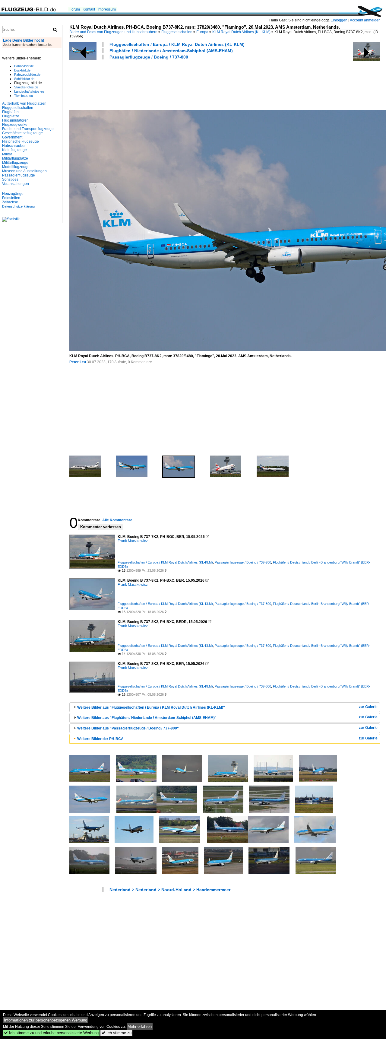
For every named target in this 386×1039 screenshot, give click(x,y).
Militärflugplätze (15, 158)
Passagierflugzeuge (18, 175)
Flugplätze (10, 116)
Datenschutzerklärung (18, 206)
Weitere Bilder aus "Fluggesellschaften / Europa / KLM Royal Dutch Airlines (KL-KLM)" (151, 707)
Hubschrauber (14, 146)
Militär (7, 154)
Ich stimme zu (116, 1033)
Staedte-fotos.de (26, 87)
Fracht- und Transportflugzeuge (28, 129)
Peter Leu (77, 362)
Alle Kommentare (117, 520)
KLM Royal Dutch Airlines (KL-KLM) (241, 32)
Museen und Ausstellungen (24, 171)
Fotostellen (11, 198)
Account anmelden (365, 20)
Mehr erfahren (140, 1026)
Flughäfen (10, 112)
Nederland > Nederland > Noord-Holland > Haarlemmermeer (169, 889)
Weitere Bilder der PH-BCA (100, 739)
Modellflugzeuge (16, 167)
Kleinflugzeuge (14, 150)
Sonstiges (10, 179)
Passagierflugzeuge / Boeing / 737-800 (148, 57)
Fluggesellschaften (176, 32)
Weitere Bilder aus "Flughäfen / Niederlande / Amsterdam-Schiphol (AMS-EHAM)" (147, 718)
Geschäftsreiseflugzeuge (22, 133)
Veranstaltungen (15, 184)
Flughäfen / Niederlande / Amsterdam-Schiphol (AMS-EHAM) (171, 50)
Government (12, 137)
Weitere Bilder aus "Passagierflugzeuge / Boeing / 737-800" (128, 728)
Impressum (107, 9)
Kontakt (89, 9)
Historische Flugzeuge (20, 141)
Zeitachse (10, 202)
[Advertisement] (179, 83)
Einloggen (339, 20)
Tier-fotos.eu (23, 95)
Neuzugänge (13, 194)
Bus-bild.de (22, 70)
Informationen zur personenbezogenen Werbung (45, 1020)
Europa (202, 32)
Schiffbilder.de (24, 79)
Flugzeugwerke (14, 124)
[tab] (224, 707)
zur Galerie (368, 707)
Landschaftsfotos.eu (29, 91)
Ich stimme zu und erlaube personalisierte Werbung (51, 1033)
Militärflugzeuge (15, 162)
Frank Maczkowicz (133, 541)
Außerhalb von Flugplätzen (24, 103)
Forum (74, 9)
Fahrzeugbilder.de (27, 74)
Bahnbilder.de (24, 66)
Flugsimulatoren (15, 120)
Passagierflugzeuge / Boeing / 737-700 (243, 562)
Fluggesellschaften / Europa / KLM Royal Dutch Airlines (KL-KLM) (177, 44)
